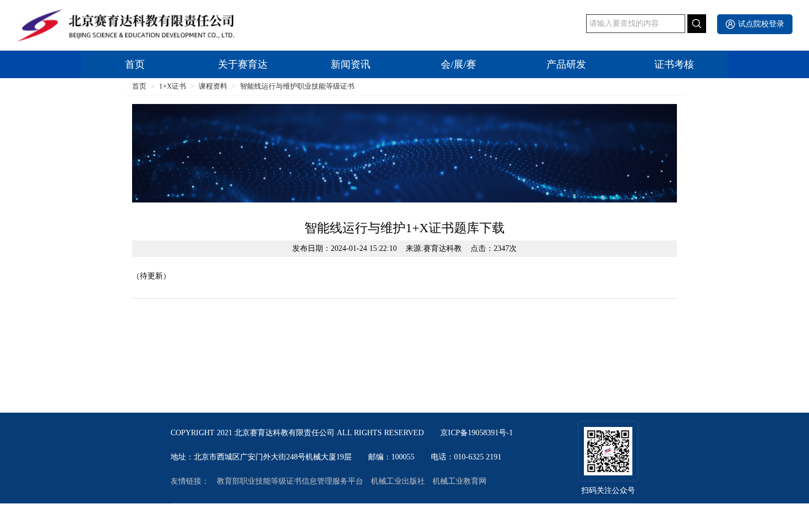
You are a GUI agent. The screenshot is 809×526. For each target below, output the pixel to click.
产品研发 (566, 64)
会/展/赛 (458, 64)
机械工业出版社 (398, 481)
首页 (135, 64)
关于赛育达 (242, 64)
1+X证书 (172, 86)
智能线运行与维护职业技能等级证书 (297, 86)
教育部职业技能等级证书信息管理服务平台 (290, 481)
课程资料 (213, 86)
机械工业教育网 (460, 481)
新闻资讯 (350, 64)
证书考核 (674, 64)
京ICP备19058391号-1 (476, 433)
